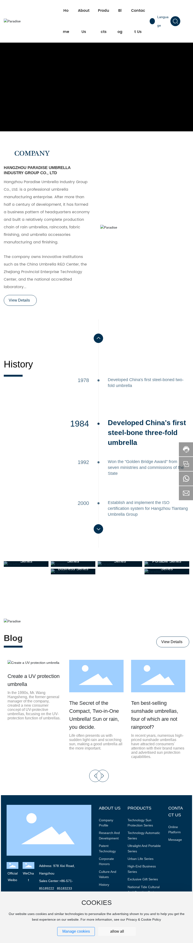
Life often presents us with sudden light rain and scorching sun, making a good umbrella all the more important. (95, 741)
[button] (98, 338)
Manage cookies (76, 931)
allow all (117, 931)
